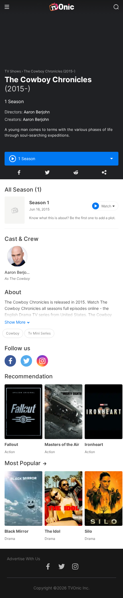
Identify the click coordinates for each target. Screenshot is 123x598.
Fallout (11, 444)
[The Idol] (63, 498)
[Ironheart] (103, 411)
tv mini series (39, 333)
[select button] (111, 159)
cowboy (12, 333)
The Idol (52, 531)
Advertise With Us (23, 558)
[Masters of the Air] (63, 411)
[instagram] (42, 365)
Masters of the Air (62, 444)
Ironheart (94, 444)
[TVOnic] (61, 7)
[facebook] (10, 365)
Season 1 (39, 202)
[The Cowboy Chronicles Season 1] (15, 210)
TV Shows (13, 71)
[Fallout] (23, 411)
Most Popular (23, 463)
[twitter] (26, 365)
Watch (106, 206)
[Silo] (103, 498)
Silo (88, 531)
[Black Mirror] (23, 498)
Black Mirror (17, 531)
